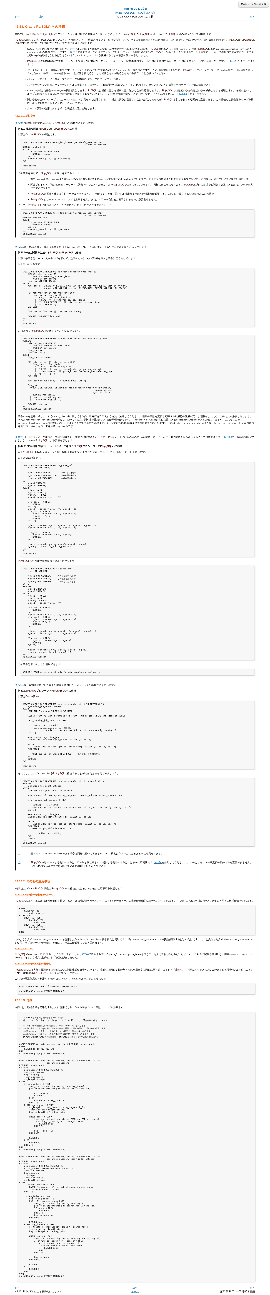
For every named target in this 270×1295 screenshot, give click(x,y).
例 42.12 (19, 685)
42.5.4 (85, 954)
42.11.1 (74, 52)
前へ (17, 16)
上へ (41, 16)
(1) (19, 853)
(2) (19, 862)
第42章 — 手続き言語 (135, 12)
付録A (158, 862)
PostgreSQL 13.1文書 (135, 8)
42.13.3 (228, 437)
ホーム (135, 1291)
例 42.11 (19, 437)
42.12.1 (234, 61)
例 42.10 (19, 246)
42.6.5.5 (182, 93)
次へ (252, 16)
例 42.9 (19, 123)
